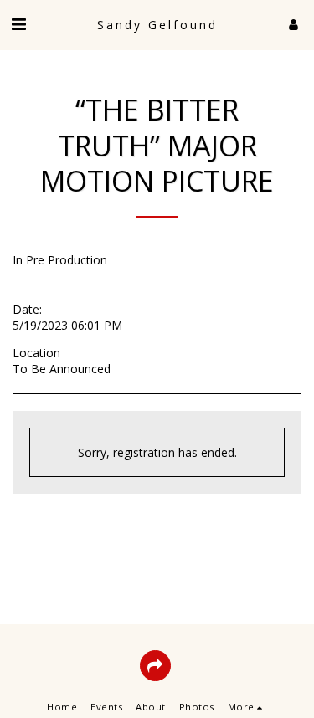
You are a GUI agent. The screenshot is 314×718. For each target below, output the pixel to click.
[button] (18, 24)
